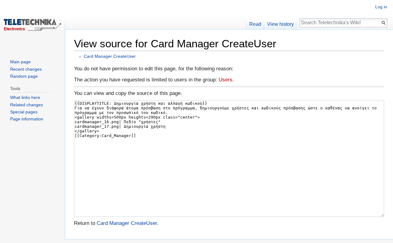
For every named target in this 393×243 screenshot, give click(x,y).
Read (255, 24)
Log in (381, 6)
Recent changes (26, 69)
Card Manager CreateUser (110, 56)
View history (280, 24)
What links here (25, 97)
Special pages (23, 111)
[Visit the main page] (32, 24)
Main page (20, 61)
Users (225, 80)
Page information (26, 118)
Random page (24, 76)
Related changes (26, 104)
